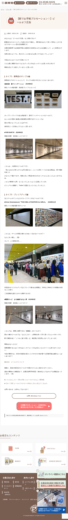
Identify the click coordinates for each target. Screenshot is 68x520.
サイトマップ (25, 499)
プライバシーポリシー (14, 499)
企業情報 (5, 499)
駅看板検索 (18, 486)
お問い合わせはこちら (34, 396)
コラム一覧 (8, 9)
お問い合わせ (33, 3)
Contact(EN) (20, 3)
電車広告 (6, 482)
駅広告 (17, 482)
